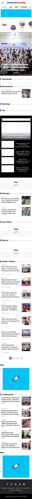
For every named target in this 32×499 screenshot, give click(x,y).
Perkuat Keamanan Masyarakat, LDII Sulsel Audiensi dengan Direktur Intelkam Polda (10, 347)
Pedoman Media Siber (7, 488)
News (11, 7)
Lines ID (12, 490)
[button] (13, 72)
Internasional (7, 90)
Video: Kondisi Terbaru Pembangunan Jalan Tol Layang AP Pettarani (23, 153)
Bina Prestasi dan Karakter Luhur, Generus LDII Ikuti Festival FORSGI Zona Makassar (10, 200)
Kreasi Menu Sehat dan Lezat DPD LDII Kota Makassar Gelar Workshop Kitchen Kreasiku (10, 295)
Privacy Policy (26, 488)
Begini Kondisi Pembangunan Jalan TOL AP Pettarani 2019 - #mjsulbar (22, 161)
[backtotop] (16, 494)
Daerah (22, 27)
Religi (16, 7)
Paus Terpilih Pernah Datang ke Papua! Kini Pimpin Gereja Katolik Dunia (16, 136)
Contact (18, 488)
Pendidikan (23, 7)
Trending (4, 7)
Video (16, 133)
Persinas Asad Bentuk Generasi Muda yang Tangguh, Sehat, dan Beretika (8, 211)
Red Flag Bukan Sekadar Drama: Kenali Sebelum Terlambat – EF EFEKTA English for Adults (9, 308)
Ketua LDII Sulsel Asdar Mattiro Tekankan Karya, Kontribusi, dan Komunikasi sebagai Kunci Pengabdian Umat (16, 67)
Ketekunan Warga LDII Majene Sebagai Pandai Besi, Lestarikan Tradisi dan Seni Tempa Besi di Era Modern (10, 423)
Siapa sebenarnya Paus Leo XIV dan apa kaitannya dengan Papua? (22, 145)
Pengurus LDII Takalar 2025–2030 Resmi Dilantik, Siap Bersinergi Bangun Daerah (10, 334)
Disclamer (18, 490)
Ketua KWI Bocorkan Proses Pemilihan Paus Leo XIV (10, 92)
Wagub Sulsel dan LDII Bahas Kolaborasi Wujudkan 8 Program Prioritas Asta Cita (10, 282)
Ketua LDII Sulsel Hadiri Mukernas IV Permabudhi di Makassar (10, 321)
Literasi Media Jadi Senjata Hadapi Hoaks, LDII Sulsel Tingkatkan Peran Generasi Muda (10, 399)
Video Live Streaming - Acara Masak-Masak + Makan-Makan (23, 169)
